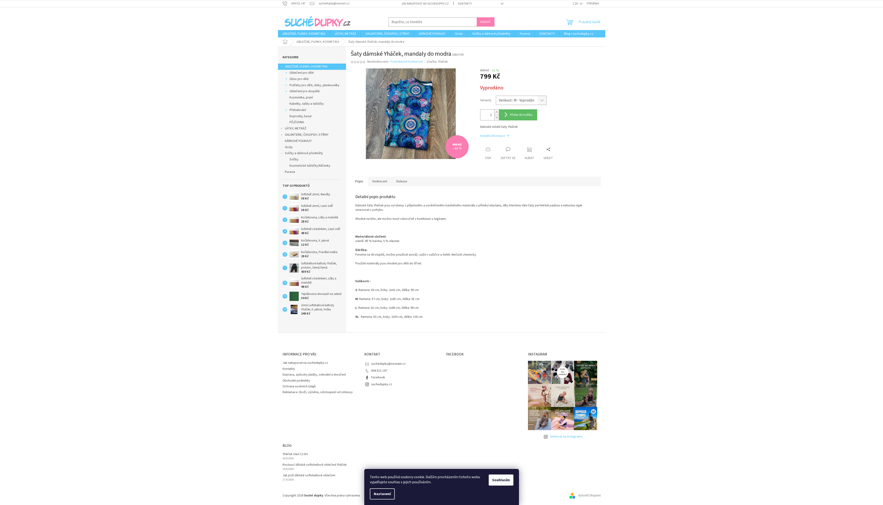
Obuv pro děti (299, 79)
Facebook (378, 377)
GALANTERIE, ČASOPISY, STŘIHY (306, 134)
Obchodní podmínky (296, 380)
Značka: (437, 61)
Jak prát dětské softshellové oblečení (309, 475)
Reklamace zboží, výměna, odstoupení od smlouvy (318, 392)
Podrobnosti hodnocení (406, 62)
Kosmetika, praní (301, 97)
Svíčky (293, 159)
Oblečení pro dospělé (304, 91)
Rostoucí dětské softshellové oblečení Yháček (315, 465)
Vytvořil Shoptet (589, 495)
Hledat (485, 22)
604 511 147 (379, 370)
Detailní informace (492, 136)
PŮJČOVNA (296, 122)
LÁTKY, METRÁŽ (295, 128)
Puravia (290, 172)
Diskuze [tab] (401, 181)
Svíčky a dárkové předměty (304, 153)
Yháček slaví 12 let (295, 454)
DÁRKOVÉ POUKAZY (298, 141)
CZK (576, 4)
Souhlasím (501, 480)
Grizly (289, 147)
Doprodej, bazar (300, 116)
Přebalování (297, 110)
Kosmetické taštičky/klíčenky (309, 165)
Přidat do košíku (521, 115)
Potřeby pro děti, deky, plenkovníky (314, 85)
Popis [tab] (359, 181)
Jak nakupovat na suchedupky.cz (425, 4)
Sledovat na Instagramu (566, 436)
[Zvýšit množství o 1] (496, 112)
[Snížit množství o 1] (496, 117)
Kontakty (465, 4)
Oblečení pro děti (301, 72)
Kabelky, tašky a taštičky (306, 103)
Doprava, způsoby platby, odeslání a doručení (314, 374)
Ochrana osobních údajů (299, 386)
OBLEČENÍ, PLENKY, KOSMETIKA (306, 66)
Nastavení (382, 493)
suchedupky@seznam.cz (388, 363)
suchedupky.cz (381, 384)
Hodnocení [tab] (379, 181)
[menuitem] (304, 33)
